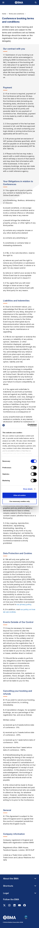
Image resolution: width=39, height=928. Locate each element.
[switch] (34, 467)
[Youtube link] (19, 906)
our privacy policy (24, 604)
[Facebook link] (24, 906)
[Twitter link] (4, 906)
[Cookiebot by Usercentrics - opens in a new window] (28, 425)
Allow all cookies (19, 495)
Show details (28, 489)
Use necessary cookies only (19, 501)
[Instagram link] (9, 906)
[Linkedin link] (14, 906)
